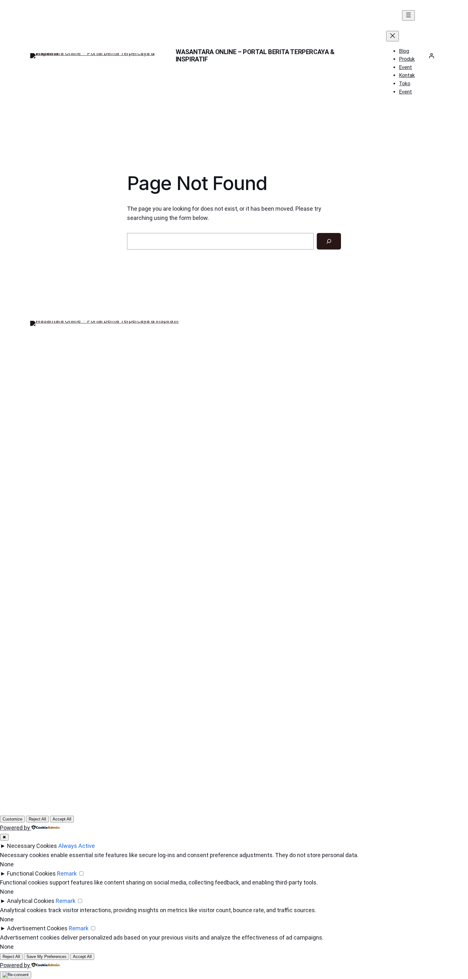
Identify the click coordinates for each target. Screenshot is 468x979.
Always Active (76, 845)
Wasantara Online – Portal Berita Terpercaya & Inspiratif (255, 55)
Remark (67, 873)
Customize (12, 819)
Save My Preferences (46, 956)
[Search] (329, 241)
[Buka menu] (408, 15)
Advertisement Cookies (37, 928)
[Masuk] (431, 55)
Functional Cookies (31, 873)
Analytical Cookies (30, 901)
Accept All (62, 819)
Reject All (37, 819)
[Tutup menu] (392, 36)
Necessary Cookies (32, 845)
